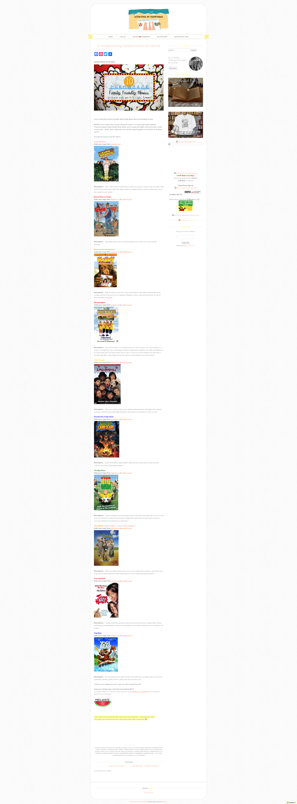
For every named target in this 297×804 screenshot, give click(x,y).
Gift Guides (117, 748)
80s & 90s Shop (162, 37)
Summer (124, 748)
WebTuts (165, 801)
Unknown (187, 220)
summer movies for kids (110, 753)
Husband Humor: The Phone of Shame (146, 766)
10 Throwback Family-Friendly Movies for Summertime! (129, 45)
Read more (172, 68)
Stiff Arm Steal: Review (116, 766)
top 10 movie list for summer (134, 755)
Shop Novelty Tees (181, 37)
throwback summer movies (144, 753)
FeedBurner (190, 246)
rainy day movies (127, 751)
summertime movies (127, 753)
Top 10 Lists (132, 748)
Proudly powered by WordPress (138, 801)
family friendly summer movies (107, 749)
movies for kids (114, 751)
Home (110, 37)
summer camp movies (141, 751)
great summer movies (126, 749)
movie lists (105, 751)
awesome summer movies (154, 748)
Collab (122, 37)
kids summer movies (142, 749)
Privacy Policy (148, 792)
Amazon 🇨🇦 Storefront (141, 37)
